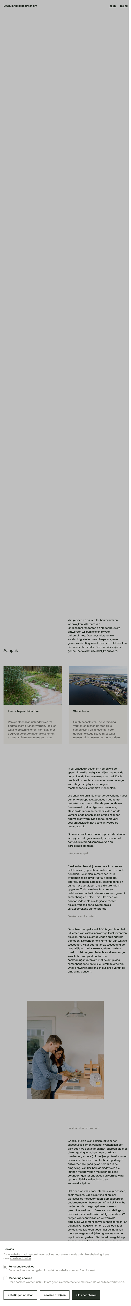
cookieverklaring (20, 1258)
